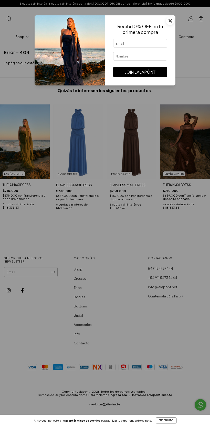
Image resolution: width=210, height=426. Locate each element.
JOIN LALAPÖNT (140, 72)
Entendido (166, 420)
